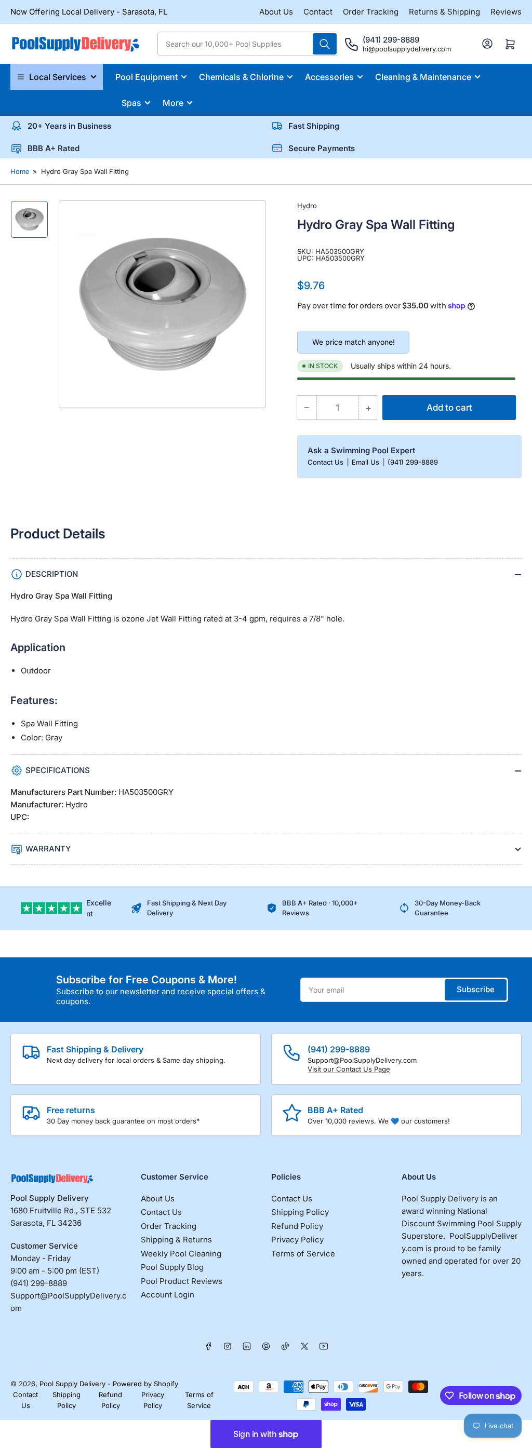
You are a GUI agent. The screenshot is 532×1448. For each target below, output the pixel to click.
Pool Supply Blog (172, 1267)
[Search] (324, 44)
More (173, 103)
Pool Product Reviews (181, 1281)
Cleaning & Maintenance (423, 77)
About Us (276, 12)
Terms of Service (303, 1253)
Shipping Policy (300, 1212)
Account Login (167, 1295)
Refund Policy (297, 1226)
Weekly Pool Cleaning (181, 1253)
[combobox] (247, 44)
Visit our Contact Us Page (349, 1069)
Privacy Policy (297, 1239)
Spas (131, 103)
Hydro (307, 205)
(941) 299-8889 (413, 462)
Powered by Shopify (145, 1383)
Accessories (329, 77)
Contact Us (326, 462)
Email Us (366, 462)
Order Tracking (370, 12)
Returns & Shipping (444, 12)
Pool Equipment (146, 77)
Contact (317, 12)
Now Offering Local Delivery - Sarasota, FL (88, 12)
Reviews (506, 12)
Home (20, 171)
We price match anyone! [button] (353, 341)
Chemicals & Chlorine (241, 77)
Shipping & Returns (176, 1239)
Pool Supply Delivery (72, 1383)
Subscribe (476, 989)
